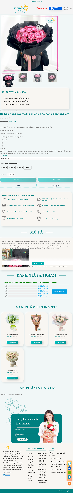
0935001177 (42, 8)
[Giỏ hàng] (64, 9)
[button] (57, 44)
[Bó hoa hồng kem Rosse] (60, 322)
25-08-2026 (20, 167)
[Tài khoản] (67, 9)
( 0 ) (12, 118)
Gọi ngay (55, 186)
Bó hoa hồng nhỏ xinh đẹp (36, 334)
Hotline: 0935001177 (36, 1)
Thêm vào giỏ (18, 180)
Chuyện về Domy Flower (31, 478)
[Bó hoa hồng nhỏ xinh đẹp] (36, 322)
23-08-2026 (4, 167)
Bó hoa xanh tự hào (12, 334)
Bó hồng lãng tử (12, 370)
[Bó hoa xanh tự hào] (12, 322)
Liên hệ (30, 453)
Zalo (18, 186)
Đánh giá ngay (60, 291)
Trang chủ (3, 111)
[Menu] (71, 8)
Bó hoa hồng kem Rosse (60, 334)
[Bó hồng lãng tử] (12, 358)
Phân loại (10, 111)
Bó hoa (17, 111)
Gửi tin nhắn (54, 8)
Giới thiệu (31, 456)
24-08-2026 (12, 167)
